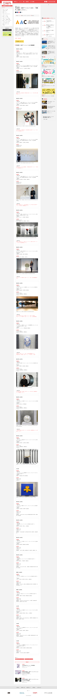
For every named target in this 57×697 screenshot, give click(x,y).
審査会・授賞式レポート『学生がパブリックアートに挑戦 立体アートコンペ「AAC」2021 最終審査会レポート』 (27, 242)
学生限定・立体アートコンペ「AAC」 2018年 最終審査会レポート (25, 353)
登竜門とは (15, 1)
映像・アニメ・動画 (5, 16)
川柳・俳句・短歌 (5, 10)
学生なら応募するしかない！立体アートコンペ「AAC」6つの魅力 (25, 315)
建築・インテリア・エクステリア (7, 20)
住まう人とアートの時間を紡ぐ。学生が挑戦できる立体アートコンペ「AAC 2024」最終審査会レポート (27, 130)
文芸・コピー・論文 (5, 9)
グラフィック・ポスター (6, 17)
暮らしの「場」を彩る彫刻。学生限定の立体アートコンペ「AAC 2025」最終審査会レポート (27, 93)
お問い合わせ (39, 687)
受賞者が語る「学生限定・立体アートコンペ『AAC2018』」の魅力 (25, 354)
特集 (23, 1)
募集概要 (17, 63)
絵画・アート (4, 11)
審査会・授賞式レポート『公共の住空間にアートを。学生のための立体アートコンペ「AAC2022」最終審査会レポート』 (27, 205)
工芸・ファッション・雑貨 (6, 18)
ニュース (20, 1)
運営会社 (18, 687)
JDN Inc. (30, 695)
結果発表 (27, 1)
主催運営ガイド (28, 687)
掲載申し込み (23, 687)
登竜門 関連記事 (18, 38)
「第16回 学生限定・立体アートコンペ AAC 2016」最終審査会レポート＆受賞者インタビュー (27, 431)
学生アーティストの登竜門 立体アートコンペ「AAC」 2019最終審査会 (26, 316)
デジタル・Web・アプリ (6, 22)
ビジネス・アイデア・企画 (6, 21)
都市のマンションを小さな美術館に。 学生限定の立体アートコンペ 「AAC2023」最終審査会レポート (27, 167)
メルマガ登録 (32, 1)
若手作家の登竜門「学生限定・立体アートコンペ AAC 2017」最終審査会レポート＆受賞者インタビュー (26, 392)
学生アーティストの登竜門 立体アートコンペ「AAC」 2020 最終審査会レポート (26, 278)
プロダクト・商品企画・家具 (6, 19)
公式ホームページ (20, 41)
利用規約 (34, 687)
